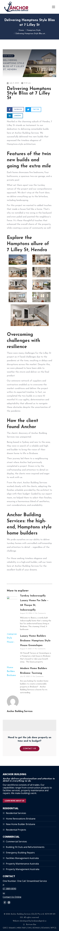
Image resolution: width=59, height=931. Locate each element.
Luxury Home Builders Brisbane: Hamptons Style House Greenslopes (35, 641)
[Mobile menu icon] (53, 7)
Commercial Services (16, 841)
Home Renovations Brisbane (20, 818)
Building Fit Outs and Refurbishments (25, 847)
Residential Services (16, 813)
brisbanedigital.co (39, 921)
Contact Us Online (12, 896)
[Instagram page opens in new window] (9, 902)
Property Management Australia (22, 869)
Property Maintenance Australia (22, 863)
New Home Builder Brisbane (20, 824)
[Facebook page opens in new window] (5, 902)
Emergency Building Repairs (20, 852)
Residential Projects (16, 829)
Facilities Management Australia (22, 858)
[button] (15, 109)
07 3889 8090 (9, 888)
